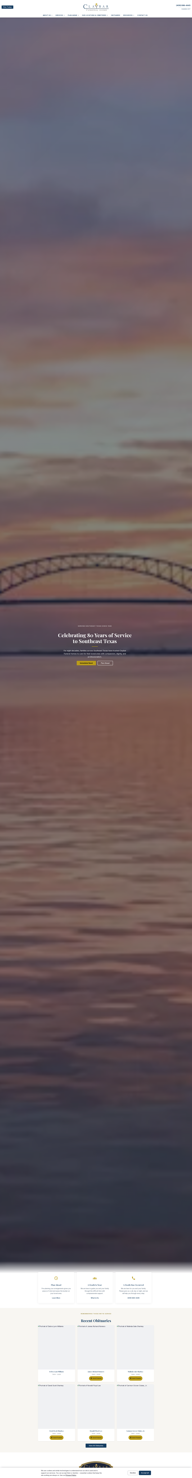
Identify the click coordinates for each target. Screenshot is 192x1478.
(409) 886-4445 (183, 5)
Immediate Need (86, 663)
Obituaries (115, 15)
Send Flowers (96, 1378)
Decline (133, 1473)
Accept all (145, 1473)
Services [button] (59, 15)
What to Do (95, 1298)
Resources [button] (127, 15)
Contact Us (142, 15)
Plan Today (7, 7)
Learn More (56, 1298)
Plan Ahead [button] (72, 15)
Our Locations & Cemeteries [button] (94, 15)
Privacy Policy (71, 1475)
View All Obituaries (96, 1446)
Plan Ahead (105, 663)
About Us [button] (47, 15)
